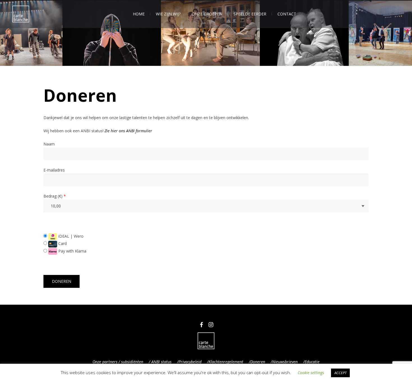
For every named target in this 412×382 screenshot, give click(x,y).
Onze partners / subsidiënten (117, 361)
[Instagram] (210, 324)
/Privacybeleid (189, 361)
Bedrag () (54, 196)
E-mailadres (54, 170)
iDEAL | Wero (70, 236)
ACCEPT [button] (340, 372)
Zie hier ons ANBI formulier (128, 130)
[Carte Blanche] (206, 340)
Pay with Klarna (71, 251)
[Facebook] (201, 324)
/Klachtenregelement (225, 361)
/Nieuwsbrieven (284, 361)
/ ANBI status (160, 361)
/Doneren (257, 361)
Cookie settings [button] (311, 372)
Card (62, 243)
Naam (49, 144)
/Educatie (311, 361)
